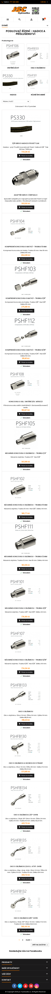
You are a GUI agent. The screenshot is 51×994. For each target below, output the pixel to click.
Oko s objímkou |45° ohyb (26, 918)
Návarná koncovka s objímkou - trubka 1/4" (25, 453)
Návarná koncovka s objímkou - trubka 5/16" (26, 660)
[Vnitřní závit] (13, 55)
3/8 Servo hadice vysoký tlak (25, 143)
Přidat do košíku (26, 156)
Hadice (13, 95)
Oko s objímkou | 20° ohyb (26, 815)
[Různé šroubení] (38, 81)
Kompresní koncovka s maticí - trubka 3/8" (26, 298)
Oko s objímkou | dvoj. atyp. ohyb (25, 866)
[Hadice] (13, 81)
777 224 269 (14, 2)
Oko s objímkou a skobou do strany (26, 763)
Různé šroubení (38, 95)
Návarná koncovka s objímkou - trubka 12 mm (25, 556)
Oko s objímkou (25, 711)
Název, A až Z (16, 101)
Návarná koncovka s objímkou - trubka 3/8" (25, 608)
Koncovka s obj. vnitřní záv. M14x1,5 (26, 401)
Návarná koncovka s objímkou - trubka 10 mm (25, 505)
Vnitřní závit (13, 68)
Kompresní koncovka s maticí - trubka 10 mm (25, 246)
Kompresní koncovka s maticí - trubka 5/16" (25, 350)
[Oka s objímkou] (38, 55)
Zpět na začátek (40, 945)
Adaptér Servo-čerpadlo (25, 195)
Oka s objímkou (38, 68)
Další (29, 940)
